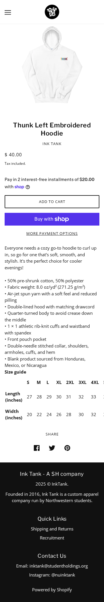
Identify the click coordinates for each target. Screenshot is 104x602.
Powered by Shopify (52, 589)
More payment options (52, 233)
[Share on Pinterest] (67, 447)
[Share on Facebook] (36, 447)
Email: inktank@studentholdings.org (52, 566)
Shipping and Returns (52, 529)
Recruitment (52, 538)
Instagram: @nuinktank (52, 575)
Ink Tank (52, 143)
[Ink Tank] (52, 11)
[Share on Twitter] (52, 447)
